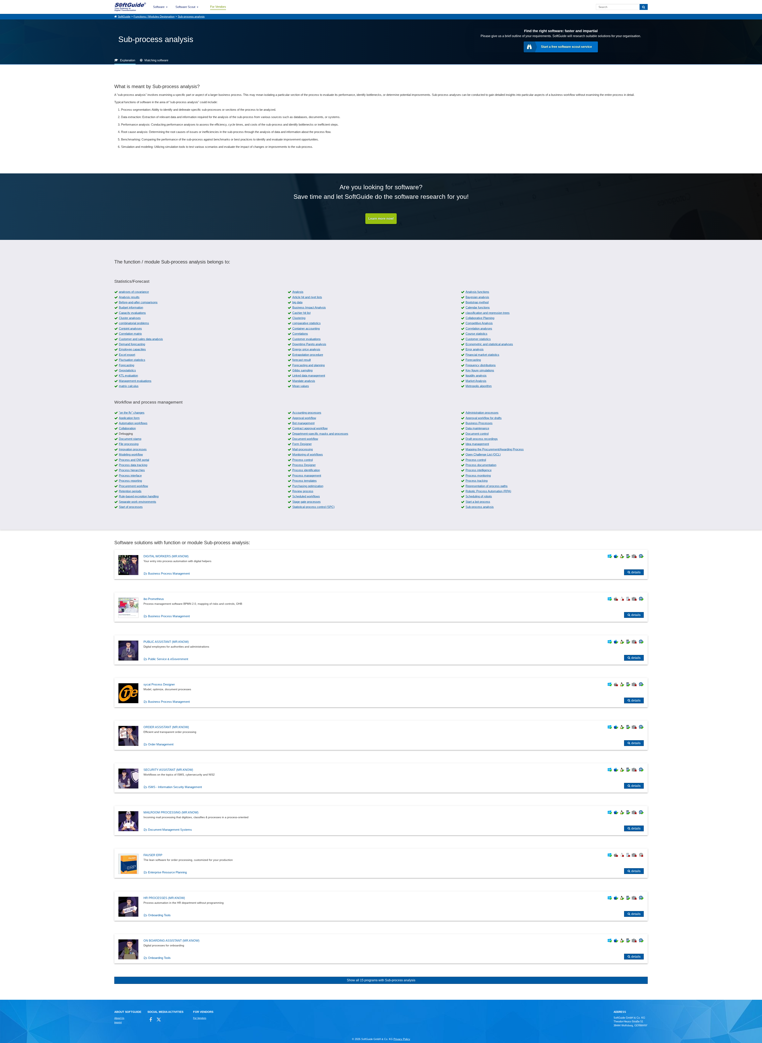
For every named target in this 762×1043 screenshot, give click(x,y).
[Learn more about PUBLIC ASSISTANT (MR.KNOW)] (381, 650)
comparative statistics (306, 323)
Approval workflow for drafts (484, 418)
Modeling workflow (131, 454)
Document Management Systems (170, 829)
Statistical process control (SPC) (313, 507)
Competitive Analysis (479, 323)
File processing (129, 444)
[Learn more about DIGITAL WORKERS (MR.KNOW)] (381, 564)
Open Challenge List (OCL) (483, 454)
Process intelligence (479, 470)
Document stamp (130, 438)
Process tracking (477, 480)
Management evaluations (135, 381)
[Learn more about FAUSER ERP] (381, 863)
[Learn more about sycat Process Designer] (381, 692)
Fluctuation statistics (132, 359)
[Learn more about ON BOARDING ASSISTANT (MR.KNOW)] (381, 948)
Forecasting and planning (308, 365)
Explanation (127, 60)
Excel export (127, 354)
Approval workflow (304, 418)
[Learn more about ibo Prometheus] (381, 607)
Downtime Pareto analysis (309, 344)
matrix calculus (129, 386)
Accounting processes (306, 412)
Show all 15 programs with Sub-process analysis (381, 980)
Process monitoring (478, 475)
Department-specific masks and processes (320, 433)
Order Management (160, 744)
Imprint (118, 1022)
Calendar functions (478, 307)
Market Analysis (476, 381)
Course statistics (476, 333)
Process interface (130, 475)
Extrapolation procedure (307, 354)
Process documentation (481, 465)
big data (297, 302)
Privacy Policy (402, 1039)
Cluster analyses (130, 318)
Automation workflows (133, 423)
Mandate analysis (303, 381)
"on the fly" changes (131, 412)
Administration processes (482, 412)
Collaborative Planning (480, 318)
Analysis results (129, 297)
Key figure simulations (480, 370)
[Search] (644, 7)
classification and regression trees (488, 312)
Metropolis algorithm (479, 386)
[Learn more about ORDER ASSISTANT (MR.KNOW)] (381, 735)
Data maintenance (477, 428)
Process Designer (304, 465)
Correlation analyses (479, 328)
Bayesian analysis (477, 297)
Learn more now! (381, 218)
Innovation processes (133, 449)
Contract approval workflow (310, 428)
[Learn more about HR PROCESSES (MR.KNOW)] (381, 906)
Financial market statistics (482, 354)
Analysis (297, 291)
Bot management (303, 423)
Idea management (477, 444)
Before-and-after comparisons (138, 302)
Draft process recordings (482, 438)
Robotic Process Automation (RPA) (488, 491)
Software (159, 7)
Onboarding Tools (159, 915)
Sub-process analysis (191, 16)
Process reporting (130, 480)
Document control (477, 433)
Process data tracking (133, 465)
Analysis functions (477, 291)
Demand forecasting (132, 344)
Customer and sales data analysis (141, 339)
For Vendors (218, 6)
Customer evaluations (306, 339)
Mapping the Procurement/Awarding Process (495, 449)
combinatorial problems (134, 323)
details (636, 572)
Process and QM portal (134, 459)
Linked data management (308, 375)
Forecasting (473, 359)
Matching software (156, 60)
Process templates (304, 480)
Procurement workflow (133, 486)
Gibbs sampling (302, 370)
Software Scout (185, 7)
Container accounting (306, 328)
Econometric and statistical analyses (489, 344)
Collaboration (127, 428)
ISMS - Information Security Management (175, 787)
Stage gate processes (306, 501)
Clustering (298, 318)
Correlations (300, 333)
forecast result (301, 359)
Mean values (300, 386)
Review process (302, 491)
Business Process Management (169, 573)
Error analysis (475, 349)
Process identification (306, 470)
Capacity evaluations (132, 312)
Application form (129, 418)
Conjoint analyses (130, 328)
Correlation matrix (130, 333)
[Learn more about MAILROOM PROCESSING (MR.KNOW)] (381, 820)
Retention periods (130, 491)
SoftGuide (124, 16)
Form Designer (302, 444)
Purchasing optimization (307, 486)
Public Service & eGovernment (168, 659)
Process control (302, 459)
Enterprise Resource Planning (167, 872)
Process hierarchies (132, 470)
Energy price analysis (306, 349)
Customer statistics (478, 339)
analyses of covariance (134, 291)
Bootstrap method (477, 302)
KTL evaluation (128, 375)
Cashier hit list (301, 312)
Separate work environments (137, 501)
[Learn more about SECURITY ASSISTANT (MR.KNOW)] (381, 778)
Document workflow (305, 438)
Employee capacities (132, 349)
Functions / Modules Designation (154, 16)
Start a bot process (478, 501)
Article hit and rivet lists (307, 297)
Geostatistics (127, 370)
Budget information (131, 307)
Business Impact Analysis (309, 307)
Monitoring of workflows (307, 454)
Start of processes (131, 507)
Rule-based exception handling (139, 496)
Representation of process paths (487, 486)
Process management (306, 475)
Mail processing (302, 449)
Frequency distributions (481, 365)
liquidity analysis (476, 375)
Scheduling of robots (479, 496)
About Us (119, 1018)
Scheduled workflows (306, 496)
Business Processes (479, 423)
